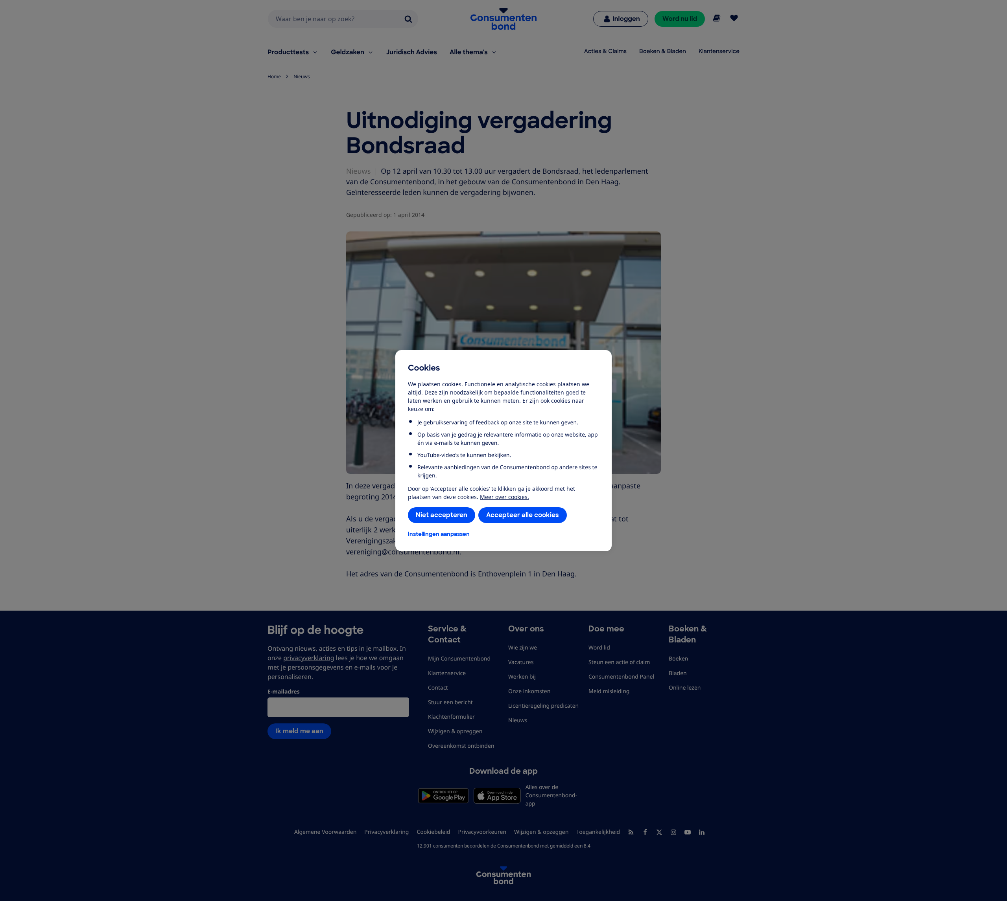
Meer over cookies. (504, 497)
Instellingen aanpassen (439, 534)
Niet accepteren (441, 515)
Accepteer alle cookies (522, 515)
